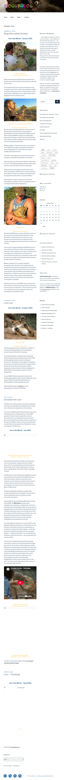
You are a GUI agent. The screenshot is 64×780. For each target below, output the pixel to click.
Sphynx (49, 157)
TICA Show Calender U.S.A (49, 253)
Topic (42, 152)
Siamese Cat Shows (47, 250)
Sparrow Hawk (49, 152)
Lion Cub (8, 303)
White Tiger (44, 165)
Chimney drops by (44, 127)
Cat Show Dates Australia (48, 256)
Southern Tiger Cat (45, 160)
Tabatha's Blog (52, 155)
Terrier (55, 165)
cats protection (46, 289)
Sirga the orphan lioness (16, 33)
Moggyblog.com (15, 747)
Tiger (42, 150)
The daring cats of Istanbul (47, 117)
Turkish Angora (44, 168)
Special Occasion (44, 162)
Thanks (56, 152)
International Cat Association (49, 310)
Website (21, 386)
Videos (52, 168)
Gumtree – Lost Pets (47, 328)
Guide (18, 17)
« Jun (44, 226)
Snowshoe (55, 149)
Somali (48, 149)
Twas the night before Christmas (48, 133)
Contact (26, 17)
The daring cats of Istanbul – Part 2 (49, 114)
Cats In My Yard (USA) (47, 325)
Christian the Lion (13, 399)
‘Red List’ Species (46, 319)
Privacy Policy (31, 776)
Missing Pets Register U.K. (48, 313)
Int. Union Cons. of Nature (48, 316)
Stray (50, 165)
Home (5, 17)
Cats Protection (46, 307)
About (12, 17)
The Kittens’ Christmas (46, 123)
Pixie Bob (42, 130)
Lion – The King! (12, 674)
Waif (57, 162)
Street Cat (54, 160)
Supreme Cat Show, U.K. (48, 247)
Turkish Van (43, 155)
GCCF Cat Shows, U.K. (47, 259)
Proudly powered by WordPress (44, 776)
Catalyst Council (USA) (48, 322)
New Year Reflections (45, 120)
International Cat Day (45, 136)
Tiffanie (52, 162)
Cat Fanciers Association (48, 304)
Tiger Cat (43, 157)
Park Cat (42, 139)
